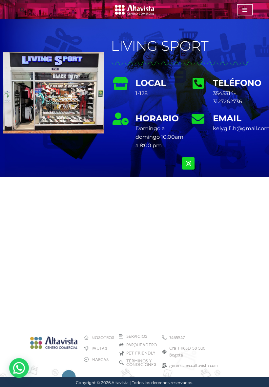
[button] (19, 368)
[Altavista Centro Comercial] (134, 10)
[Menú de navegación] (245, 9)
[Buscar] (22, 9)
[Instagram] (188, 163)
